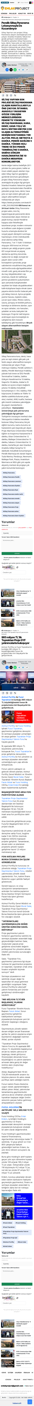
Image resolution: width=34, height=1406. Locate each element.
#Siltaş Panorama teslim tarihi (13, 494)
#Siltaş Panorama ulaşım (11, 503)
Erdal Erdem (13, 785)
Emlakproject (7, 17)
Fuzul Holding (24, 726)
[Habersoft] (17, 1403)
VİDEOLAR (27, 1372)
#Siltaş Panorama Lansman (12, 481)
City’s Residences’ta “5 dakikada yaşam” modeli (23, 593)
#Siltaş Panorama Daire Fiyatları (13, 516)
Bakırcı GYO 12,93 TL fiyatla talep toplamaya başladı (24, 1363)
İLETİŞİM (10, 1372)
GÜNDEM (4, 13)
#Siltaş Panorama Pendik (11, 477)
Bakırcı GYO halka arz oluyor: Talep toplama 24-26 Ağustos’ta (23, 623)
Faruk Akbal (7, 782)
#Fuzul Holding (21, 1223)
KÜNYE (4, 1372)
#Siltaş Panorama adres (11, 511)
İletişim (26, 2)
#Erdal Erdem (7, 1246)
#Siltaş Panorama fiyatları (11, 486)
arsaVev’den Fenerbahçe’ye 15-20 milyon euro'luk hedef (23, 603)
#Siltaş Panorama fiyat (10, 490)
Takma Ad (5, 525)
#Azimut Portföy (8, 1242)
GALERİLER (18, 1372)
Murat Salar (18, 777)
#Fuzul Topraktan (9, 1227)
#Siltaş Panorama (9, 473)
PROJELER (12, 13)
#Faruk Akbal (7, 1223)
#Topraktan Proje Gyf (10, 1238)
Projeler (15, 17)
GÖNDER (17, 553)
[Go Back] (29, 1401)
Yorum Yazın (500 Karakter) (10, 537)
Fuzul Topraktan (15, 728)
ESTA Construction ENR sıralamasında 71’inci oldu (23, 613)
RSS (4, 1397)
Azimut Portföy (8, 726)
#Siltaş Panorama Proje (10, 507)
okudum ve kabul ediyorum (17, 558)
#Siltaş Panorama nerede (11, 498)
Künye (22, 2)
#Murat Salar (22, 1242)
